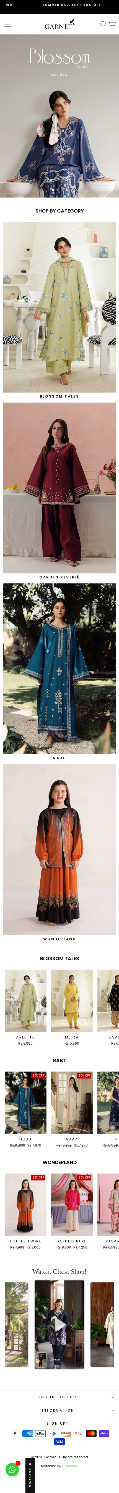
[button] (59, 1324)
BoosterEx (70, 1466)
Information (58, 1410)
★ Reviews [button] (30, 1475)
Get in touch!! (58, 1397)
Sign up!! (58, 1423)
